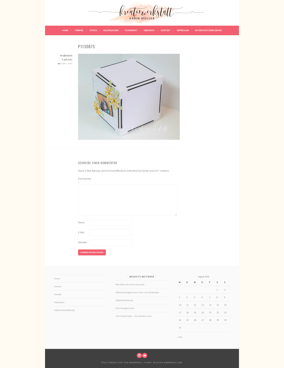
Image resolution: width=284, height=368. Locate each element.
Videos (93, 30)
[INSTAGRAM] (139, 355)
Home (65, 30)
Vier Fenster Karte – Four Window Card (133, 316)
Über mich (149, 30)
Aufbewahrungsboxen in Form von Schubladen (137, 292)
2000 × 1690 (66, 63)
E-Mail (81, 232)
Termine (78, 30)
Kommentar (83, 180)
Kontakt (166, 30)
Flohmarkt (131, 30)
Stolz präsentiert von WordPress (121, 362)
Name (81, 222)
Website (82, 242)
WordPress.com (173, 362)
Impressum (183, 30)
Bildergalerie (111, 30)
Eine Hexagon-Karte (125, 308)
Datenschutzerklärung (208, 30)
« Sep (179, 336)
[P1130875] (129, 138)
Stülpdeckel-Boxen (124, 300)
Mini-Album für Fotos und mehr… (131, 284)
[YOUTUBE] (144, 355)
